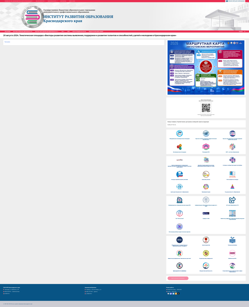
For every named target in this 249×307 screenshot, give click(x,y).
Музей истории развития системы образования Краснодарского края (206, 166)
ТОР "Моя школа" (179, 218)
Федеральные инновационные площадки (180, 138)
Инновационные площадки (179, 152)
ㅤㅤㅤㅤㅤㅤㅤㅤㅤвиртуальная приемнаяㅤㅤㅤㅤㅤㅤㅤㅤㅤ (178, 278)
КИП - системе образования (232, 152)
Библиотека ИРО (232, 258)
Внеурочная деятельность (206, 270)
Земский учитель (206, 179)
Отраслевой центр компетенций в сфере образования (232, 271)
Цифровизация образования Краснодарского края (206, 206)
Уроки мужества (206, 245)
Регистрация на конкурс (232, 179)
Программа (7, 41)
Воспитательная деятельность (22, 31)
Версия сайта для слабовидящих (236, 1)
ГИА (63, 31)
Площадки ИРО (206, 152)
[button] (241, 31)
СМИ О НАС (72, 1)
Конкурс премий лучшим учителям (179, 179)
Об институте (40, 1)
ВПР (69, 31)
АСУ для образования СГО (232, 205)
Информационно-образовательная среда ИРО (179, 205)
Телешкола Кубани (232, 245)
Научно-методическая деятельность (46, 31)
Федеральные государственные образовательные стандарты (179, 246)
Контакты (63, 1)
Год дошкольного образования (232, 192)
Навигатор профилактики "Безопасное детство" (179, 258)
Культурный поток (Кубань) (179, 270)
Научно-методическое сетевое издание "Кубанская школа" (232, 139)
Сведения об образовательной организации (18, 1)
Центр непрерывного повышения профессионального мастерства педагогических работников (179, 166)
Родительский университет (206, 258)
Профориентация (206, 192)
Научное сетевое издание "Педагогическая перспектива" (206, 139)
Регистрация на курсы (79, 31)
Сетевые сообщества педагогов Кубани (232, 165)
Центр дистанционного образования (180, 192)
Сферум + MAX (206, 218)
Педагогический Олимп (96, 31)
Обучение (7, 31)
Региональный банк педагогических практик (179, 231)
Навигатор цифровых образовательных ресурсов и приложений (232, 219)
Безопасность (52, 1)
